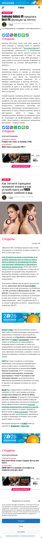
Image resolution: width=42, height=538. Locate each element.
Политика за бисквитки (12, 536)
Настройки (21, 532)
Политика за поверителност (27, 536)
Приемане (21, 521)
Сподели (8, 38)
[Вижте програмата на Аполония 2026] (21, 5)
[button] (39, 501)
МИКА (11, 25)
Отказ (21, 526)
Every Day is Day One (31, 48)
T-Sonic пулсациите (20, 412)
